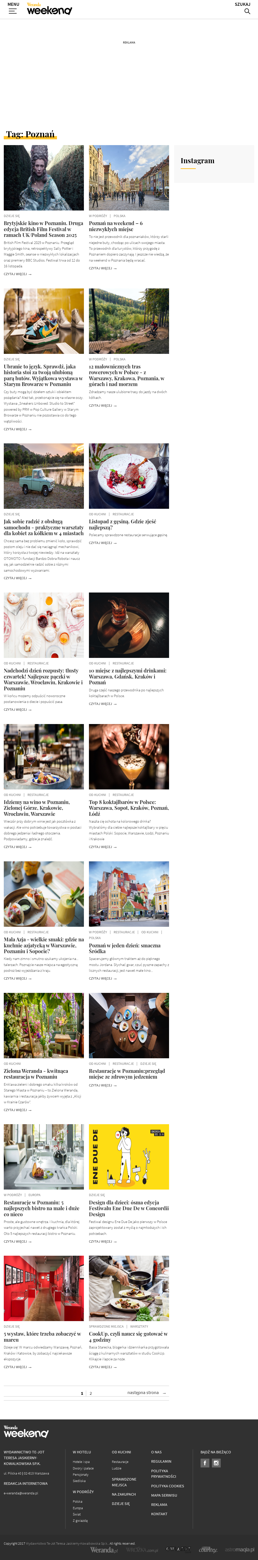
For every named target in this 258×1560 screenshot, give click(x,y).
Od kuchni (121, 1452)
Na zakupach (124, 1494)
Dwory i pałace (83, 1468)
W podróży (83, 1491)
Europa (78, 1508)
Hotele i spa (81, 1461)
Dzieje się (121, 1503)
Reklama (159, 1504)
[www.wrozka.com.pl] (142, 1550)
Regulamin (161, 1461)
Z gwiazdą (80, 1520)
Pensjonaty (80, 1474)
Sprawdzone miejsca (124, 1482)
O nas (156, 1452)
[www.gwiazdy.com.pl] (178, 1550)
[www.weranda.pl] (104, 1550)
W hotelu (82, 1452)
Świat (77, 1514)
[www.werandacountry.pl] (208, 1550)
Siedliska (79, 1481)
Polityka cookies (167, 1486)
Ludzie (116, 1468)
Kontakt (159, 1513)
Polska (77, 1501)
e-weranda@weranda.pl (21, 1493)
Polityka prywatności (163, 1473)
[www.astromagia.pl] (239, 1549)
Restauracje (120, 1461)
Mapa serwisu (164, 1495)
